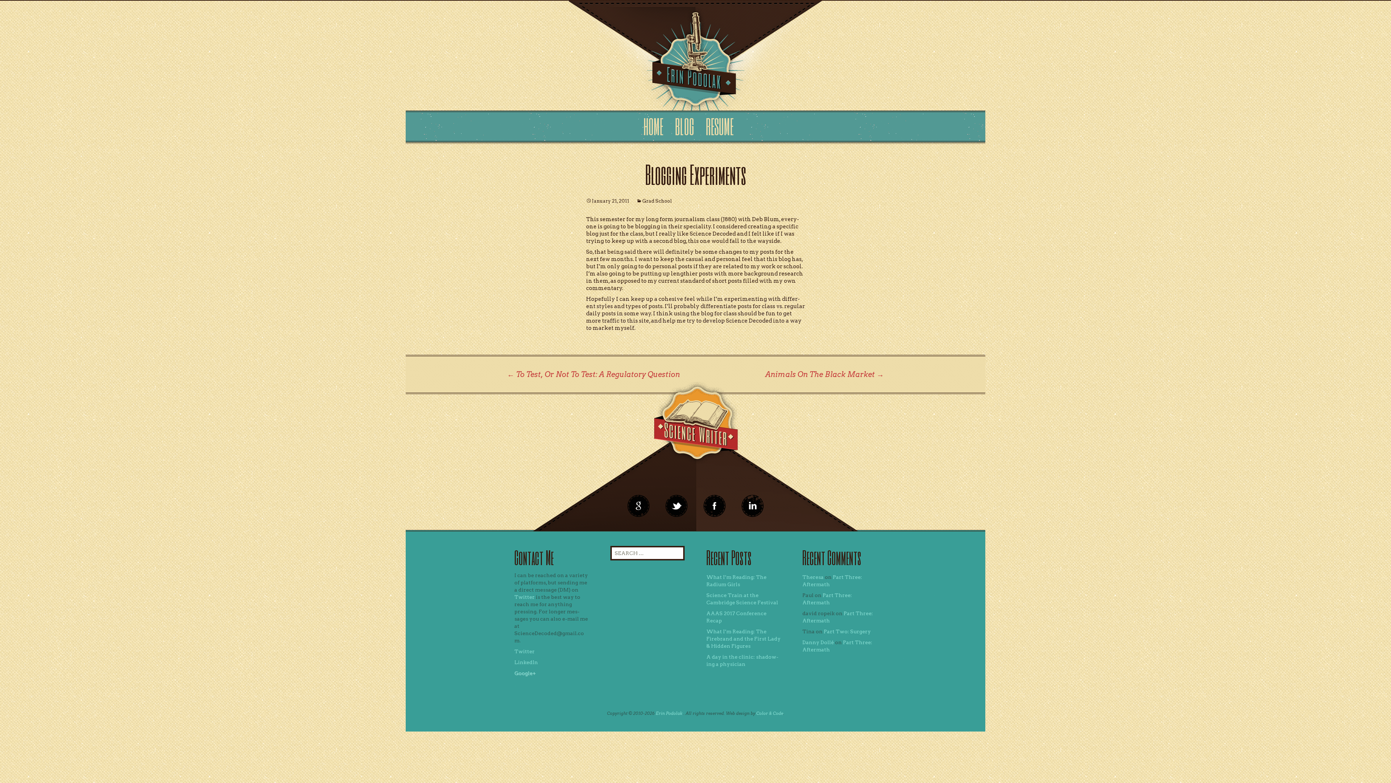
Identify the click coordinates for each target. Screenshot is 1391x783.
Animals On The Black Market (824, 374)
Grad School (657, 201)
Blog (684, 126)
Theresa (813, 577)
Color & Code (769, 713)
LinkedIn (526, 662)
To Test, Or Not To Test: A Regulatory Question (593, 374)
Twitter (524, 597)
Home (653, 126)
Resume (720, 126)
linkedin (714, 506)
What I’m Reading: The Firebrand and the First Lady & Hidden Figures (743, 639)
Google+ (525, 673)
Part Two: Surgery (847, 631)
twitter (676, 506)
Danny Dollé (818, 642)
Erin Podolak (669, 713)
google (638, 506)
